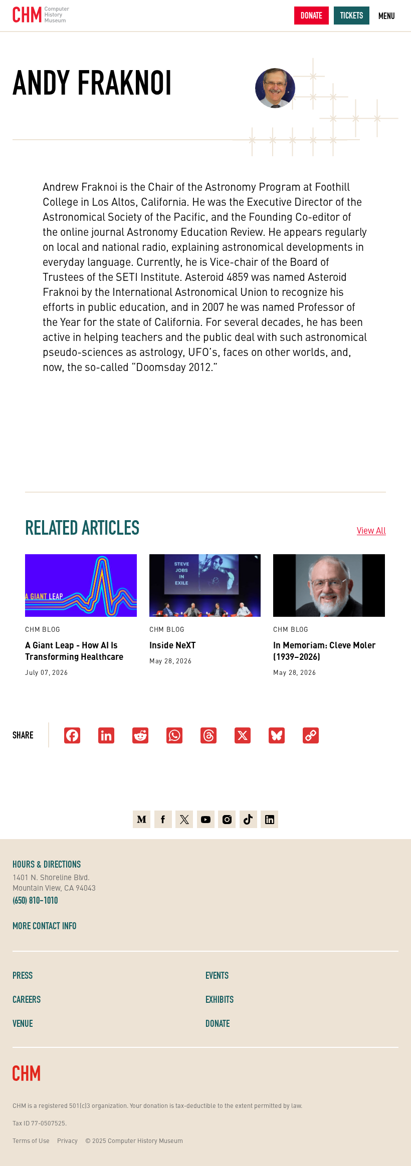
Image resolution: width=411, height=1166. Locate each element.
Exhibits (220, 999)
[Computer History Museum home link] (41, 15)
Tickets (351, 15)
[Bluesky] (277, 736)
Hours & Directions (47, 864)
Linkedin (269, 818)
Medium (141, 818)
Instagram (227, 818)
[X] (243, 736)
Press (23, 975)
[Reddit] (140, 736)
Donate (311, 15)
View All (371, 530)
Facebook (163, 818)
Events (217, 975)
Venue (23, 1023)
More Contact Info (45, 926)
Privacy (67, 1140)
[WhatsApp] (174, 736)
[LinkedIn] (106, 736)
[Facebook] (72, 736)
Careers (27, 999)
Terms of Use (31, 1140)
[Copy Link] (311, 736)
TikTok (248, 818)
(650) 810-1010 (35, 900)
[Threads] (208, 736)
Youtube (206, 818)
